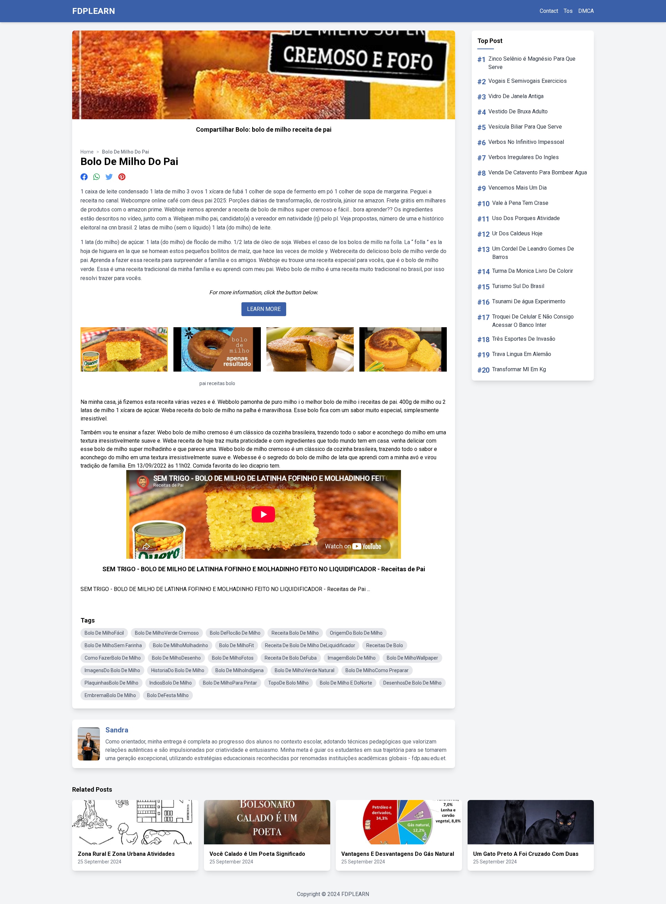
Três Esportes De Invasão (523, 339)
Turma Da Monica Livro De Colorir (532, 271)
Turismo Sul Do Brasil (518, 286)
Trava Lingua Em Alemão (521, 354)
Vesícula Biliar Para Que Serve (525, 126)
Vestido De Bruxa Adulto (518, 111)
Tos (568, 11)
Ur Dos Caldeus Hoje (517, 233)
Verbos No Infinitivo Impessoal (526, 142)
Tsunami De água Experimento (528, 301)
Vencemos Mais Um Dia (517, 187)
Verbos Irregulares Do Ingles (523, 157)
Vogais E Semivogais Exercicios (527, 81)
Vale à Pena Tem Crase (520, 203)
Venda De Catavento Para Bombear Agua (537, 172)
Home (87, 152)
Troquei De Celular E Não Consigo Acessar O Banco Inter (533, 320)
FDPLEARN (93, 11)
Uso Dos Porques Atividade (526, 218)
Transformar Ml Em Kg (519, 369)
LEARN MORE (264, 309)
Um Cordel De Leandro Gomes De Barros (533, 252)
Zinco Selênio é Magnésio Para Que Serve (531, 62)
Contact (549, 11)
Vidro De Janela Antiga (516, 96)
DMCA (586, 11)
